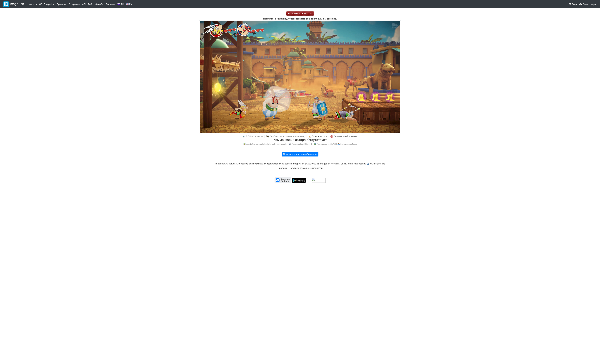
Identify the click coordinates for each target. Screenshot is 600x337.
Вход (574, 4)
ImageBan (17, 4)
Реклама (110, 4)
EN (130, 4)
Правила (61, 4)
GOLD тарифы (46, 4)
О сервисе (74, 4)
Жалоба (99, 4)
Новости (32, 4)
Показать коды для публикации (300, 154)
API (84, 4)
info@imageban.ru (357, 163)
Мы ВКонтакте (377, 163)
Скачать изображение (345, 136)
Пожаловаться (319, 136)
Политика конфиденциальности (305, 168)
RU (122, 4)
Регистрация (589, 4)
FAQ (90, 4)
